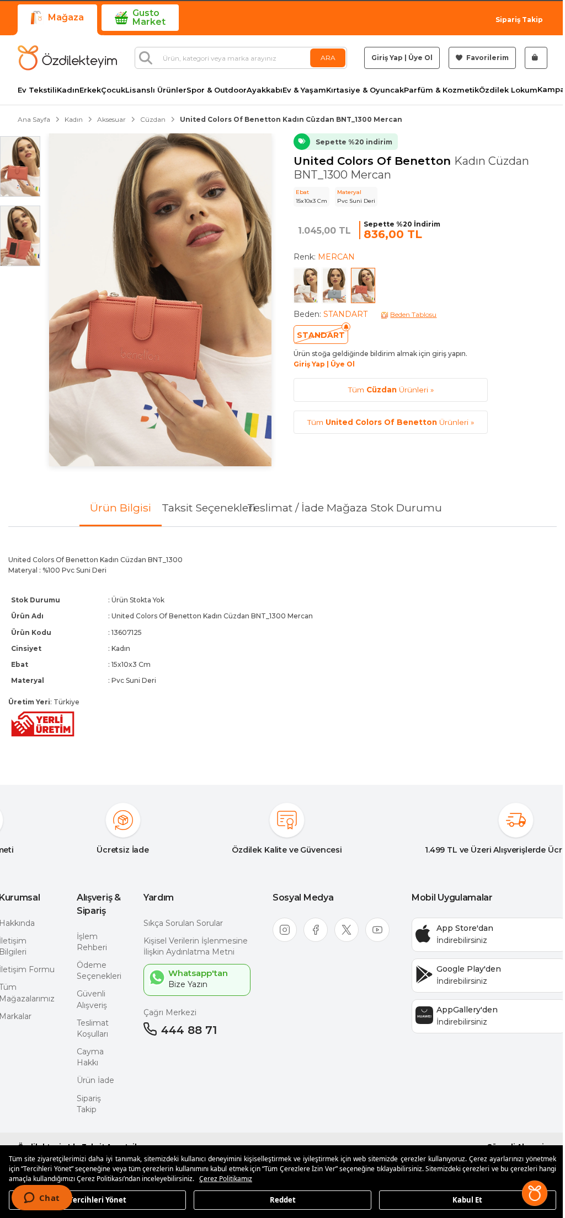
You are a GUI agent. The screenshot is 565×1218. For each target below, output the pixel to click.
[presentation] (282, 646)
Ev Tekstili (37, 90)
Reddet (283, 1199)
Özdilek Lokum (508, 90)
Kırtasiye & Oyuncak (365, 90)
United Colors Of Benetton (374, 161)
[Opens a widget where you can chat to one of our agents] (41, 1198)
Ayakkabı (264, 90)
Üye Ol (420, 57)
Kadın (68, 90)
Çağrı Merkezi (169, 1012)
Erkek (90, 90)
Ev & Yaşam (304, 90)
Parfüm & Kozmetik (441, 90)
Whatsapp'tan (198, 973)
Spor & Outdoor (216, 90)
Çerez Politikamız (225, 1178)
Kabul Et (467, 1199)
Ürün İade (95, 1080)
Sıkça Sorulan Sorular (183, 923)
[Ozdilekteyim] (67, 58)
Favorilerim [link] (487, 57)
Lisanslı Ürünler (155, 90)
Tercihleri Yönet (97, 1199)
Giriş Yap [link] (387, 57)
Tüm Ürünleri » (391, 389)
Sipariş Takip (519, 19)
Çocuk (113, 90)
